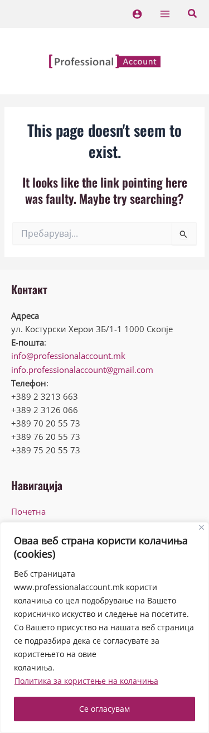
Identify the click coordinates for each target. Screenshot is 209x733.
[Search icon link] (193, 14)
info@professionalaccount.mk (68, 355)
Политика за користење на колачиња (86, 680)
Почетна (28, 511)
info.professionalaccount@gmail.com (82, 369)
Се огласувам (104, 708)
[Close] (201, 527)
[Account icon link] (137, 14)
